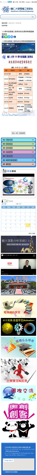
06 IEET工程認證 (10, 160)
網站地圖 (34, 2)
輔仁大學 (15, 2)
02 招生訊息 (8, 144)
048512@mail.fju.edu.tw (12, 451)
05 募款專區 (8, 156)
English (28, 2)
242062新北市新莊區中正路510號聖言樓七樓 (17, 447)
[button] (5, 186)
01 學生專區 (8, 140)
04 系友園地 (8, 152)
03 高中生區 (8, 148)
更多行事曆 (32, 233)
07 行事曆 (7, 164)
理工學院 (22, 2)
